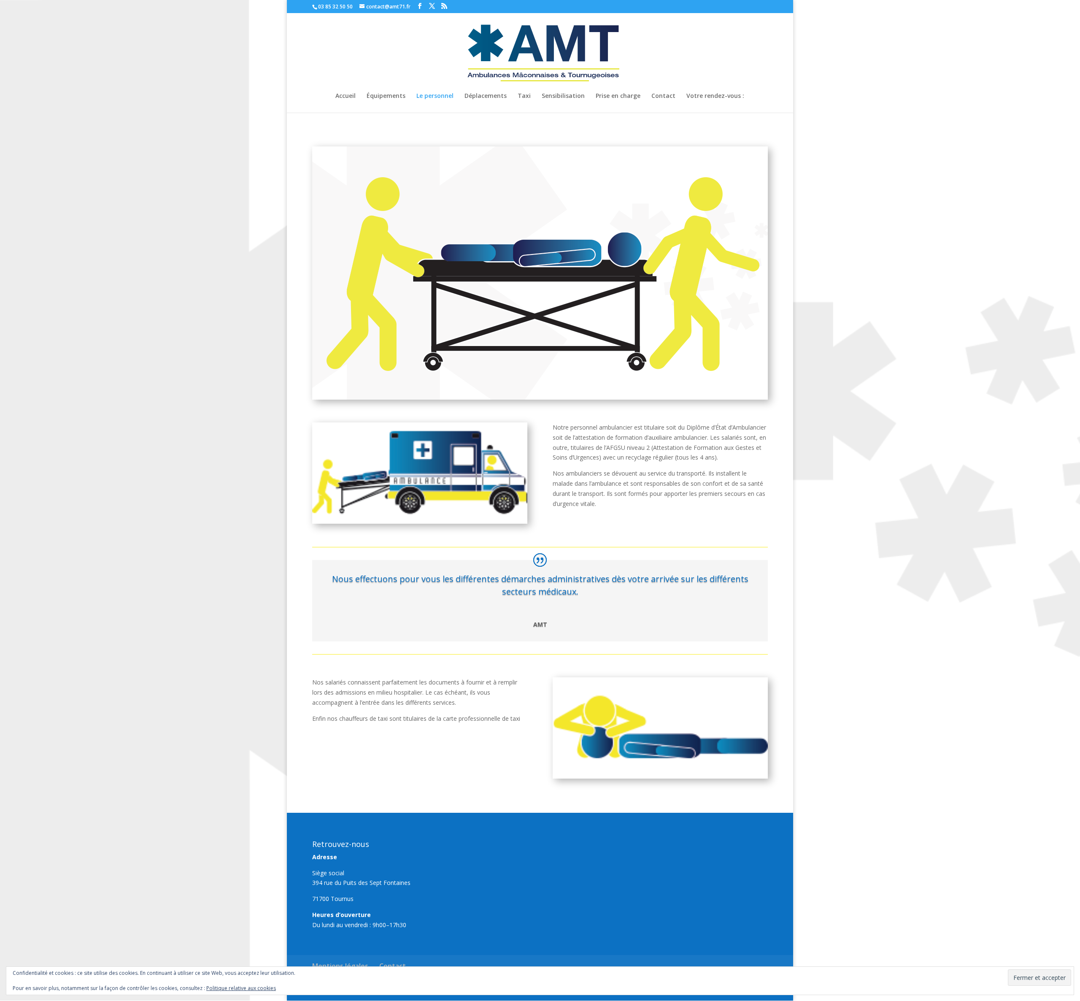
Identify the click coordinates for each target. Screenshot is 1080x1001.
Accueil (345, 96)
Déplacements (485, 96)
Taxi (524, 96)
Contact (663, 96)
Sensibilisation (563, 96)
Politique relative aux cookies (241, 988)
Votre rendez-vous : (715, 96)
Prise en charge (618, 96)
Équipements (386, 96)
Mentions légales (340, 966)
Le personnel (435, 96)
